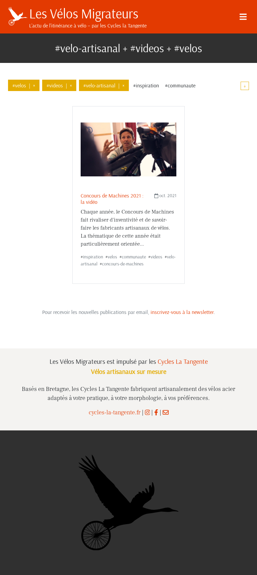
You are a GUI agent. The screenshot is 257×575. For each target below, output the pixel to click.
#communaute (180, 85)
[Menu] (243, 17)
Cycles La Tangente (183, 361)
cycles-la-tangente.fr (115, 412)
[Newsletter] (166, 412)
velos (112, 257)
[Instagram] (147, 412)
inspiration (93, 257)
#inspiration (146, 85)
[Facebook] (156, 412)
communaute (134, 257)
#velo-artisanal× (103, 85)
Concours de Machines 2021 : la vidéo (112, 198)
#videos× (59, 85)
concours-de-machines (123, 264)
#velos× (23, 85)
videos (156, 257)
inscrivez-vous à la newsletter (182, 312)
